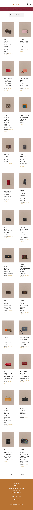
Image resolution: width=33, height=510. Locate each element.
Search (16, 483)
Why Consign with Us (16, 488)
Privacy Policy (16, 492)
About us (16, 485)
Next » (23, 474)
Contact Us (16, 490)
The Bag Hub (19, 504)
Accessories (23, 9)
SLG (14, 9)
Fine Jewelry (6, 9)
